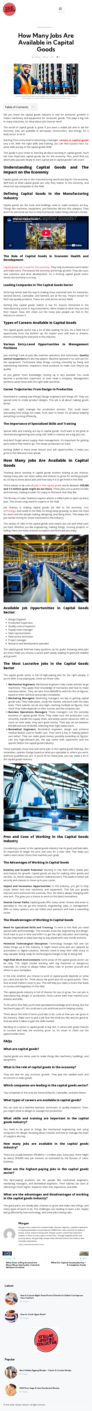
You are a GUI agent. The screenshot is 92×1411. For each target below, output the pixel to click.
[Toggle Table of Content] (32, 107)
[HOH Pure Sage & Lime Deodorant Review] (11, 1390)
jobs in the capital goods (47, 485)
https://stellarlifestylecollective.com (31, 1244)
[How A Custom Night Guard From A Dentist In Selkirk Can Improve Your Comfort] (11, 1299)
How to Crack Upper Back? (33, 1314)
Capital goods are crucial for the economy (26, 267)
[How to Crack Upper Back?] (11, 1316)
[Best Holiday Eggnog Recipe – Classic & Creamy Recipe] (11, 1372)
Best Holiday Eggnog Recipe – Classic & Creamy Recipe (45, 1370)
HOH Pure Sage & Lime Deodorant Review (39, 1388)
